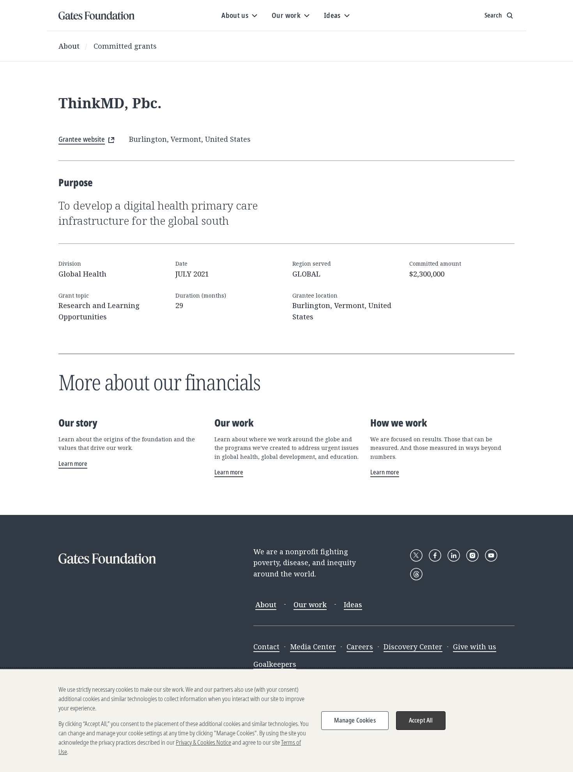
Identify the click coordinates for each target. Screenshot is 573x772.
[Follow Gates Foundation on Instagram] (472, 555)
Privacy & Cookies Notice (203, 742)
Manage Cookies (355, 720)
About (69, 46)
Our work (310, 604)
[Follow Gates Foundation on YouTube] (491, 555)
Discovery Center (413, 646)
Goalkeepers (274, 664)
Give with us (474, 646)
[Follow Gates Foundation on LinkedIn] (454, 555)
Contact (266, 646)
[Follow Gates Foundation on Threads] (416, 574)
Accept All (421, 720)
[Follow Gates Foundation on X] (416, 555)
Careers (360, 646)
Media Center (313, 646)
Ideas (353, 604)
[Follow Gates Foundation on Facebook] (435, 555)
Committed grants (125, 46)
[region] (286, 720)
